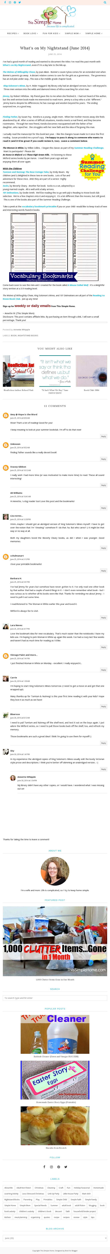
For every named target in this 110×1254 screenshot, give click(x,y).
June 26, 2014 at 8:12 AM (20, 718)
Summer (54, 1205)
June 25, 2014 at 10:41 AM (20, 496)
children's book (44, 1211)
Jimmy (6, 96)
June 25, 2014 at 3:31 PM (20, 582)
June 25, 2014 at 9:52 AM (20, 447)
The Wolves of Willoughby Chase (19, 71)
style (85, 1217)
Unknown (15, 444)
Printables (48, 1199)
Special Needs (40, 1205)
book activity (9, 1211)
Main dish (86, 1193)
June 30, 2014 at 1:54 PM (27, 780)
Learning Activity (11, 1193)
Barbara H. (16, 578)
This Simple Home (47, 1251)
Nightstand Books (28, 335)
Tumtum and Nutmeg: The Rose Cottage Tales (26, 171)
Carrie (13, 677)
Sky (12, 750)
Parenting (28, 1199)
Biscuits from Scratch (56, 1148)
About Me (8, 1187)
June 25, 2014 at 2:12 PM (20, 559)
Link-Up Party (53, 1193)
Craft (61, 1187)
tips (92, 1217)
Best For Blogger (71, 1251)
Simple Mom (25, 1205)
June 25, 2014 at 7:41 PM (20, 658)
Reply (103, 436)
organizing (35, 1217)
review (76, 1217)
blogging (92, 1205)
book (14, 335)
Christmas (39, 1187)
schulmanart (17, 555)
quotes (47, 1217)
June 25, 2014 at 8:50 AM (20, 418)
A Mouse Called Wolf (78, 285)
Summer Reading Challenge (88, 147)
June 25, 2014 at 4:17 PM (20, 629)
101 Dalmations (10, 192)
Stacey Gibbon (18, 466)
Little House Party (70, 1193)
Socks (6, 185)
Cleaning (51, 1187)
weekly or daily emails (33, 306)
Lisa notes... (16, 515)
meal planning (21, 1217)
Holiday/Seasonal (82, 1187)
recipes (66, 1217)
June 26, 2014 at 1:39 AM (20, 681)
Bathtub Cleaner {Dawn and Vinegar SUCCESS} (56, 1056)
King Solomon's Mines (14, 85)
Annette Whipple (26, 776)
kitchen (7, 1217)
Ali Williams (16, 492)
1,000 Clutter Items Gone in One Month (55, 979)
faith (68, 1211)
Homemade (99, 1187)
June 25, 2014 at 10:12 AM (20, 470)
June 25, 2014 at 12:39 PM (20, 519)
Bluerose (15, 714)
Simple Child (61, 1199)
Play (38, 1199)
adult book (66, 1205)
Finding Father (10, 116)
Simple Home (10, 1205)
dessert (58, 1211)
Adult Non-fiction (24, 1187)
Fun (68, 1187)
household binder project (85, 1211)
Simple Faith (76, 1199)
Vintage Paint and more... (24, 654)
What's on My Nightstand (17, 65)
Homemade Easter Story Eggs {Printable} (56, 1102)
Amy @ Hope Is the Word (23, 414)
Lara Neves (16, 625)
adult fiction (80, 1205)
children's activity (26, 1211)
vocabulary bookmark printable (39, 206)
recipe (56, 1217)
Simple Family (91, 1199)
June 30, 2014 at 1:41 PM (20, 754)
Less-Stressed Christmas (33, 1193)
